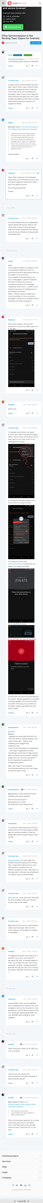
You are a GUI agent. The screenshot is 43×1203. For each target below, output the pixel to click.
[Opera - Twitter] (17, 1185)
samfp (10, 261)
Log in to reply (35, 43)
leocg (10, 55)
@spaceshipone (14, 860)
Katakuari (11, 320)
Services (6, 1161)
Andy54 (11, 951)
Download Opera (14, 27)
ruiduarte (11, 173)
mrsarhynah (12, 823)
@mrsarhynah (13, 897)
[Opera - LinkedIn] (25, 1185)
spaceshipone (13, 727)
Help (4, 1167)
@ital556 (11, 731)
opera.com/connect (15, 564)
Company (6, 1177)
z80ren (10, 123)
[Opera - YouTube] (21, 1185)
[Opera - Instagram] (29, 1185)
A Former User (13, 80)
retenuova (11, 999)
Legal (4, 1172)
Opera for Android (11, 43)
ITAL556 (11, 405)
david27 (11, 1044)
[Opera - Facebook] (13, 1185)
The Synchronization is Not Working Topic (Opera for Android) (22, 1104)
